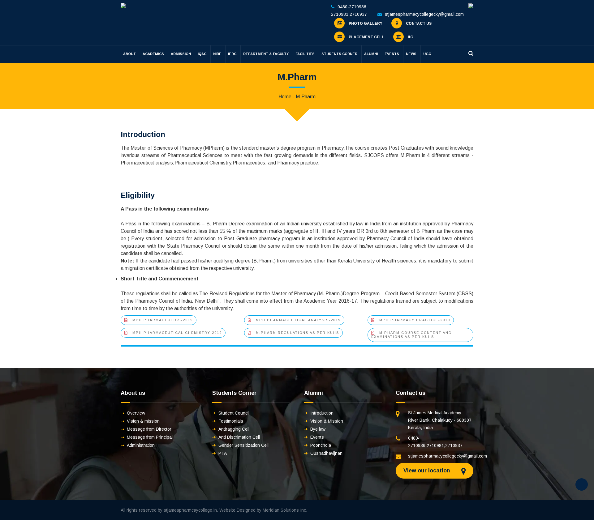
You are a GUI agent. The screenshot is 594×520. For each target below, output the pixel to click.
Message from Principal (150, 437)
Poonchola (320, 445)
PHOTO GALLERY (365, 23)
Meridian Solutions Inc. (285, 510)
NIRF (217, 54)
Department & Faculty (266, 54)
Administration (141, 445)
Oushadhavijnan (326, 453)
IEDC (232, 54)
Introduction (322, 413)
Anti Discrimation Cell (239, 437)
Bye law (317, 429)
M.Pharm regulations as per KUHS (297, 333)
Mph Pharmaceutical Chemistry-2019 (177, 333)
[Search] (470, 53)
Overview (136, 413)
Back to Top (581, 484)
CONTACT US (418, 23)
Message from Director (149, 429)
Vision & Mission (326, 421)
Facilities (305, 54)
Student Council (233, 413)
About (129, 54)
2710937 (358, 14)
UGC (427, 54)
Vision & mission (143, 421)
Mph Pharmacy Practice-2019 (414, 320)
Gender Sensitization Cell (243, 445)
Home (284, 96)
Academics (153, 54)
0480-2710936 (352, 6)
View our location (426, 470)
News (411, 54)
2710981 (339, 14)
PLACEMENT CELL (366, 37)
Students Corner (339, 54)
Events (392, 54)
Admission (181, 54)
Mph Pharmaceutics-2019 (162, 320)
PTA (222, 453)
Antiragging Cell (233, 429)
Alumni (371, 54)
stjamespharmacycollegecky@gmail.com (424, 14)
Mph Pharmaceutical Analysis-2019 (298, 320)
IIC (410, 37)
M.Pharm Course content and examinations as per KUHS (411, 335)
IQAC (202, 54)
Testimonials (230, 421)
